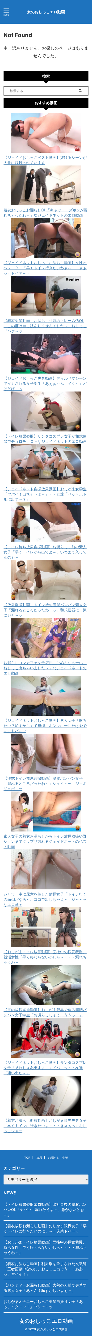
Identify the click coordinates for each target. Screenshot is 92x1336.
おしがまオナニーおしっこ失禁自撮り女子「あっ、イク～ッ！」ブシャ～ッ (43, 1304)
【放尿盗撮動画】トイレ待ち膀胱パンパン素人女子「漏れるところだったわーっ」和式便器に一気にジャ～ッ (45, 610)
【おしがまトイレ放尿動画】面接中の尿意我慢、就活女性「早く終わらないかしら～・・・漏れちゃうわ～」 (45, 957)
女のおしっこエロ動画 (46, 11)
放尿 (39, 1157)
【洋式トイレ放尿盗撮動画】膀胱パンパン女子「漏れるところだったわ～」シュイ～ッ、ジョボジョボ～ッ (45, 783)
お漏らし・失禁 (58, 1157)
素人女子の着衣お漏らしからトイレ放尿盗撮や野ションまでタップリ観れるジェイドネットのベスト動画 (45, 841)
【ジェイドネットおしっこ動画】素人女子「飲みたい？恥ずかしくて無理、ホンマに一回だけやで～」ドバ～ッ (45, 725)
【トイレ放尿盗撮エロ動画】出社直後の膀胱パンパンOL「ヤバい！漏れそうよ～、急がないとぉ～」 (45, 1209)
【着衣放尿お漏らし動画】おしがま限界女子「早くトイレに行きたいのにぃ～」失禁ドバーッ (45, 1228)
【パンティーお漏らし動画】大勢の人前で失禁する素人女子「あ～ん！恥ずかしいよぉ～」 (45, 1288)
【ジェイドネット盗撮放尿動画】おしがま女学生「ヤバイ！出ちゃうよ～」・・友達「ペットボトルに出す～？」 (45, 494)
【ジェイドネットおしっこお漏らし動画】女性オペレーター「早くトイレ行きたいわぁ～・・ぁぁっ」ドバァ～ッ (45, 267)
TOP (27, 1157)
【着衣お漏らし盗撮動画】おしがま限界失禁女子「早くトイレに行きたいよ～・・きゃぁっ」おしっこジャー (45, 1125)
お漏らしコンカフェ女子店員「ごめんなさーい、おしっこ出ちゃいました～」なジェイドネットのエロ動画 (45, 667)
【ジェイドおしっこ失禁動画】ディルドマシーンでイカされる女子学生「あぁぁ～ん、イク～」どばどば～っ (45, 383)
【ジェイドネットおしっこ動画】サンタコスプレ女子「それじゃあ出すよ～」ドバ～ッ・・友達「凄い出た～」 (45, 1067)
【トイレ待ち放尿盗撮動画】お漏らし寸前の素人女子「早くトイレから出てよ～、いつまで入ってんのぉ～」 (45, 552)
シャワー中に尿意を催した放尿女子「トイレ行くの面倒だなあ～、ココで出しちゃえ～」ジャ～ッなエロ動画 (45, 899)
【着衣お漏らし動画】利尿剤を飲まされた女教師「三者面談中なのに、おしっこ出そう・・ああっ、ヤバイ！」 (45, 1268)
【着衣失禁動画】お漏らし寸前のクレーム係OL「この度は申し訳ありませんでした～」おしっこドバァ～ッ (45, 325)
